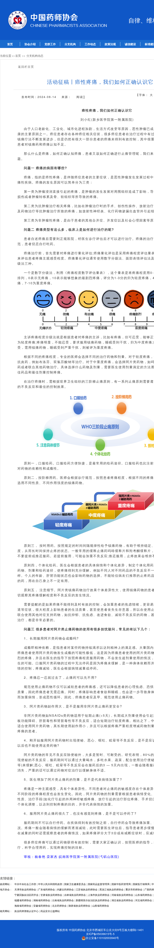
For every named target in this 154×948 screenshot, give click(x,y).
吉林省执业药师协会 (75, 895)
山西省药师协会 (100, 905)
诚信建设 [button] (130, 44)
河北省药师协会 (143, 900)
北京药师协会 (59, 905)
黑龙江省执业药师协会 (111, 889)
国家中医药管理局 (121, 884)
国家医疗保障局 (141, 884)
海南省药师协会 (22, 905)
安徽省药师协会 (41, 905)
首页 (10, 44)
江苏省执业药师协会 (86, 889)
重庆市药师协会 (134, 889)
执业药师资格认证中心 (26, 911)
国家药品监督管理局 (98, 884)
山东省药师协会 (143, 895)
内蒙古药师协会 (65, 889)
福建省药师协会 (22, 900)
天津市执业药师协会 (25, 889)
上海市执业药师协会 (98, 895)
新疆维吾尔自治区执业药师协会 (92, 900)
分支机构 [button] (70, 44)
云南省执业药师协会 (63, 900)
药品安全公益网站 (50, 911)
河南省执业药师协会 (122, 895)
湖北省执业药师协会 (122, 900)
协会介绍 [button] (30, 44)
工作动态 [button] (90, 44)
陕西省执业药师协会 (79, 905)
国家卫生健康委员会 (75, 884)
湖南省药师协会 (41, 900)
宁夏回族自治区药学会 (26, 895)
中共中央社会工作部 (25, 884)
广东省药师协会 (46, 889)
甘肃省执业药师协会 (51, 895)
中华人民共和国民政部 (50, 884)
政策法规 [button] (110, 44)
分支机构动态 (34, 56)
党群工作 (50, 44)
